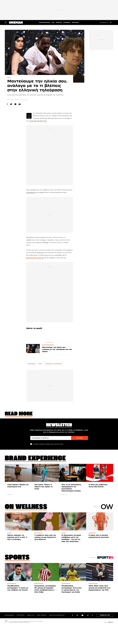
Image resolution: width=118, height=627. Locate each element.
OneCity (59, 22)
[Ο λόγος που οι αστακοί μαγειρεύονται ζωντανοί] (99, 521)
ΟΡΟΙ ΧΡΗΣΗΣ (41, 615)
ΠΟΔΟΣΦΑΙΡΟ (11, 583)
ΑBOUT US (30, 615)
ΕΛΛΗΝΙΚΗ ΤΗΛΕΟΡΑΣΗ (54, 363)
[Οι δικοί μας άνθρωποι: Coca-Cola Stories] (99, 473)
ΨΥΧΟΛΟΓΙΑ (38, 533)
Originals (66, 22)
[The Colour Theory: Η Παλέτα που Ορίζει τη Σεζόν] (45, 473)
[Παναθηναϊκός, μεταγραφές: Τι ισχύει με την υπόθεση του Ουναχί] (18, 572)
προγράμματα (31, 192)
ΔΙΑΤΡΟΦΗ (92, 533)
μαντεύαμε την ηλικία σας (38, 121)
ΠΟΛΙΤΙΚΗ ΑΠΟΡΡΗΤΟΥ (57, 615)
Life (53, 22)
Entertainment (44, 22)
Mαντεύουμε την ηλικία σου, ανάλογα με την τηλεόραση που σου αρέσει (57, 349)
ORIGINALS (31, 363)
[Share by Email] (19, 104)
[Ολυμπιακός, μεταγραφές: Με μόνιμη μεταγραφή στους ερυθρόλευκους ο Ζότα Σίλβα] (45, 572)
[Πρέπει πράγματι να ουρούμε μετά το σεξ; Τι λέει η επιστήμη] (18, 521)
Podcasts (75, 22)
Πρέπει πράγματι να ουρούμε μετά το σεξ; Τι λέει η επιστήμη (17, 537)
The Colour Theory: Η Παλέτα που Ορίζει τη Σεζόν (43, 487)
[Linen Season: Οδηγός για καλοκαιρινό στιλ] (18, 473)
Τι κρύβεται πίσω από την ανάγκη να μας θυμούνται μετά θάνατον (45, 537)
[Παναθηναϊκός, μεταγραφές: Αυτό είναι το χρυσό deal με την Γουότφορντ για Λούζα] (72, 572)
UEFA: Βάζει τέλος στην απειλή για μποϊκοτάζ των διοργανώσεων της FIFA (99, 588)
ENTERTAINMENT (48, 345)
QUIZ (9, 77)
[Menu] (5, 22)
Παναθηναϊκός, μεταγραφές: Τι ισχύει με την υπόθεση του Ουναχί (17, 588)
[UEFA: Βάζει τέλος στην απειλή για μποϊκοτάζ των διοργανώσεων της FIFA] (99, 572)
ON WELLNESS (26, 507)
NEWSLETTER (105, 615)
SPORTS (17, 558)
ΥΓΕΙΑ (9, 533)
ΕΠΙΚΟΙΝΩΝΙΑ (9, 615)
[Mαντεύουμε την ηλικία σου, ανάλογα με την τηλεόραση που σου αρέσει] (33, 348)
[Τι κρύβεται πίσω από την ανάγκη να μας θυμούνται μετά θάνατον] (45, 521)
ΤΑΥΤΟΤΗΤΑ (20, 615)
